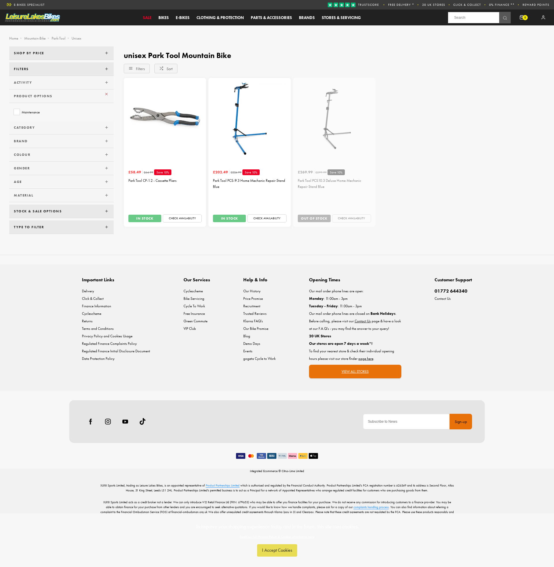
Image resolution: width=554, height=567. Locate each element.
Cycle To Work (194, 306)
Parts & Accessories (271, 18)
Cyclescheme (91, 313)
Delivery (88, 291)
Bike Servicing (194, 298)
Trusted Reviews (255, 313)
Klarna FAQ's (253, 321)
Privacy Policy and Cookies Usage (107, 336)
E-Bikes (183, 18)
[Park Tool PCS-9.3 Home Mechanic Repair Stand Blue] (249, 119)
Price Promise (253, 298)
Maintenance (31, 112)
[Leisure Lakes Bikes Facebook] (90, 421)
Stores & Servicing (341, 18)
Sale (147, 18)
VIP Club (190, 328)
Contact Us (443, 298)
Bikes (163, 18)
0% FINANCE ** (501, 5)
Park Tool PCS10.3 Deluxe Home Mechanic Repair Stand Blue (329, 183)
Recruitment (251, 306)
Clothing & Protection (220, 18)
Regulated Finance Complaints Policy (109, 343)
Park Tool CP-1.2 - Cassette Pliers (152, 180)
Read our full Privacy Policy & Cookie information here (277, 536)
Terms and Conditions (98, 328)
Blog (246, 336)
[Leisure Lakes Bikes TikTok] (142, 421)
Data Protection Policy (98, 358)
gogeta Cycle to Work (259, 358)
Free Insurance (194, 313)
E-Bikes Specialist (29, 5)
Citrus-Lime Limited (293, 471)
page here (365, 358)
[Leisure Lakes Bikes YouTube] (125, 421)
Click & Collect (467, 5)
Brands (307, 18)
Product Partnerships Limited (222, 485)
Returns (87, 321)
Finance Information (96, 306)
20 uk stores (433, 5)
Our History (252, 291)
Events (247, 351)
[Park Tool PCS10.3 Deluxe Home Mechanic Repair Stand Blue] (334, 119)
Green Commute (195, 321)
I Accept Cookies (277, 550)
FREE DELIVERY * (401, 5)
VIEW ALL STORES (355, 371)
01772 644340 (451, 291)
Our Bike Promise (255, 328)
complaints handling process (371, 507)
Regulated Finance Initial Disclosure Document (116, 351)
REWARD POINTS (536, 5)
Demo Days (251, 343)
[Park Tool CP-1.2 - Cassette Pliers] (165, 119)
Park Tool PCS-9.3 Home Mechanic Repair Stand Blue (249, 183)
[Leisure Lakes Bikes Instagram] (108, 421)
